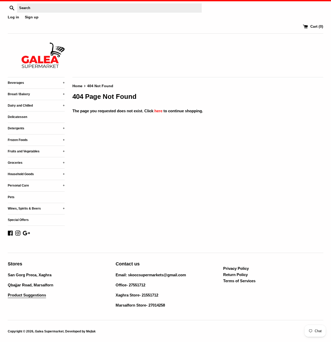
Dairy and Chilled (36, 105)
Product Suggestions (27, 295)
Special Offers (18, 220)
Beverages (36, 83)
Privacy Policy (236, 268)
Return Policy (235, 274)
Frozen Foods (36, 140)
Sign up (32, 17)
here (158, 111)
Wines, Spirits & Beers (36, 208)
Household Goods (36, 174)
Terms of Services (239, 281)
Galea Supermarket (49, 331)
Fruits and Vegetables (36, 151)
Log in (13, 17)
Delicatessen (17, 117)
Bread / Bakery (36, 94)
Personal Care (36, 185)
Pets (11, 197)
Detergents (36, 128)
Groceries (36, 163)
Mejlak (91, 331)
